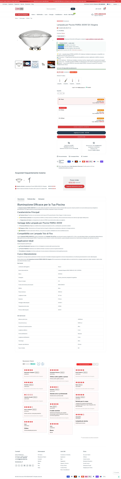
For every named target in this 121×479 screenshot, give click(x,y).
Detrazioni (41, 199)
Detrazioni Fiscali (87, 465)
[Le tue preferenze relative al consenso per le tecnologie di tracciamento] (119, 477)
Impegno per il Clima (87, 467)
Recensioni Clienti (42, 457)
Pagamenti (16, 4)
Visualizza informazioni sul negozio (66, 167)
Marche (22, 4)
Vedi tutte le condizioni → (77, 50)
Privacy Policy (63, 465)
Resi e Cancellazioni (64, 469)
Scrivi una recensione (84, 364)
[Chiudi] (117, 1)
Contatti (40, 459)
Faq (39, 465)
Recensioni (27, 4)
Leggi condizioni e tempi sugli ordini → (95, 39)
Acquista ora (81, 137)
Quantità (59, 90)
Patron (63, 33)
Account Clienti (86, 454)
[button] (60, 21)
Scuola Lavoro (86, 463)
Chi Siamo (5, 4)
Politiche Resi (31, 199)
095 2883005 (102, 4)
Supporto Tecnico (64, 463)
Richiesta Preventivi (87, 461)
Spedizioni (10, 4)
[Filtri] (94, 364)
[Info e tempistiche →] (24, 1)
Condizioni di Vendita (65, 454)
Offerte (85, 457)
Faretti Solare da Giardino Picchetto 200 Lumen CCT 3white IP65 (32, 188)
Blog (33, 4)
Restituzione (89, 145)
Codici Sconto (86, 459)
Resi (61, 459)
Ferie (39, 467)
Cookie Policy (63, 467)
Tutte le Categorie (23, 14)
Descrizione (21, 199)
